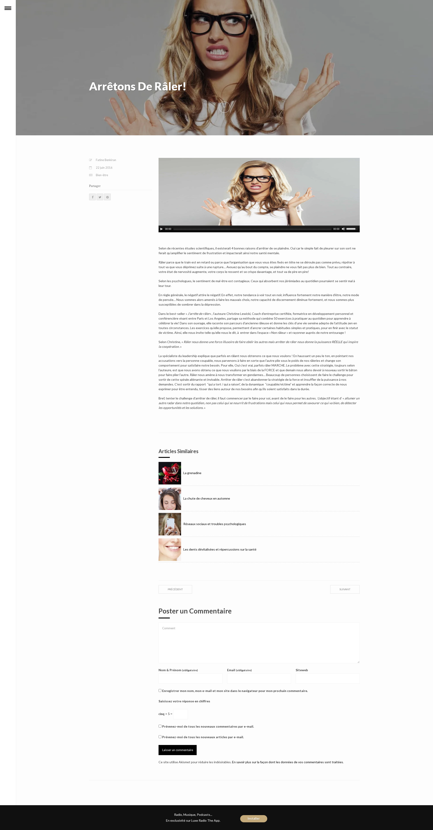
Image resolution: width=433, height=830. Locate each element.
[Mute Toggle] (343, 229)
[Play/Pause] (161, 229)
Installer (254, 818)
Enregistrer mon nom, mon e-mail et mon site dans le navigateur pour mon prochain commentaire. (235, 691)
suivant (344, 589)
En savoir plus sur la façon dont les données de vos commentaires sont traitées (287, 762)
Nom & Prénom (178, 670)
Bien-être (102, 175)
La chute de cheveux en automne (206, 498)
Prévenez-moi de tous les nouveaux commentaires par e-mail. (208, 726)
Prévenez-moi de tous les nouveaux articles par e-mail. (203, 737)
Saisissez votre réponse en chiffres (184, 701)
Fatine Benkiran (106, 160)
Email (239, 670)
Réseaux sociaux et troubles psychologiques (214, 524)
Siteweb (302, 670)
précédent (175, 589)
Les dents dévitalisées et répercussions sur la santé (219, 549)
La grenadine (192, 473)
